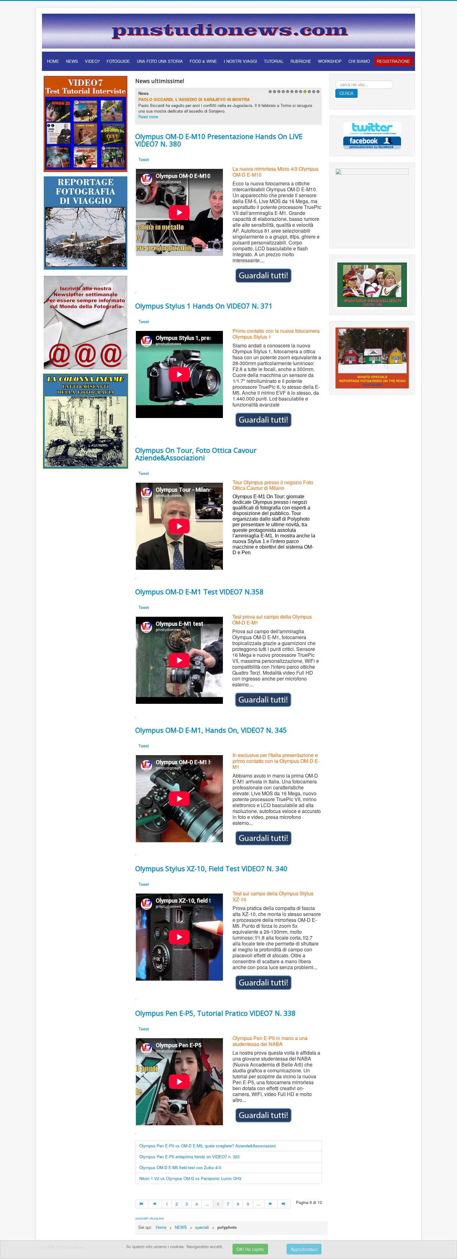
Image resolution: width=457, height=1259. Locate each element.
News (143, 93)
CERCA (346, 93)
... (207, 1204)
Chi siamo (359, 61)
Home (53, 61)
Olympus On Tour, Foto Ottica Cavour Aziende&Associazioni (195, 453)
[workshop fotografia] (372, 284)
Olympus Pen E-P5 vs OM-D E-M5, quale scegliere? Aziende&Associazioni (207, 1146)
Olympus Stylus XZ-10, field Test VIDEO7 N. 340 (211, 868)
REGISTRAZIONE (393, 61)
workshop (330, 61)
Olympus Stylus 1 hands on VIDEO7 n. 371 (204, 305)
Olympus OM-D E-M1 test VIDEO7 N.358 (199, 591)
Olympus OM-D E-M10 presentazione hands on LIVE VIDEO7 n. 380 (218, 140)
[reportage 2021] (85, 222)
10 (308, 93)
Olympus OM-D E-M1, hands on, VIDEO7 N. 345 (211, 730)
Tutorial (274, 61)
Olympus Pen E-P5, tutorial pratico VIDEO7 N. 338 (215, 1013)
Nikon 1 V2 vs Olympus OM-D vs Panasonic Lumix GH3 (190, 1178)
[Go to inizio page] (142, 1204)
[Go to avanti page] (271, 1204)
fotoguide (118, 61)
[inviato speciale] (372, 357)
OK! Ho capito (250, 1249)
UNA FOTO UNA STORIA (160, 61)
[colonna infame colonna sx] (85, 420)
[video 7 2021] (85, 123)
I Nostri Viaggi (240, 61)
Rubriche (300, 61)
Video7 (92, 61)
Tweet (143, 159)
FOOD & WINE (203, 61)
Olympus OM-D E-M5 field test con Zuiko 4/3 (180, 1167)
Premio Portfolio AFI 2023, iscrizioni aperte (188, 99)
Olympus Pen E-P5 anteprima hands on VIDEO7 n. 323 (189, 1156)
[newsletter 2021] (85, 322)
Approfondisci (304, 1249)
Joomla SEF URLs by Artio (149, 1218)
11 (313, 93)
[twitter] (372, 128)
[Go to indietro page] (155, 1204)
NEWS (72, 61)
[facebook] (372, 142)
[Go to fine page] (284, 1204)
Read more (148, 116)
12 (317, 93)
